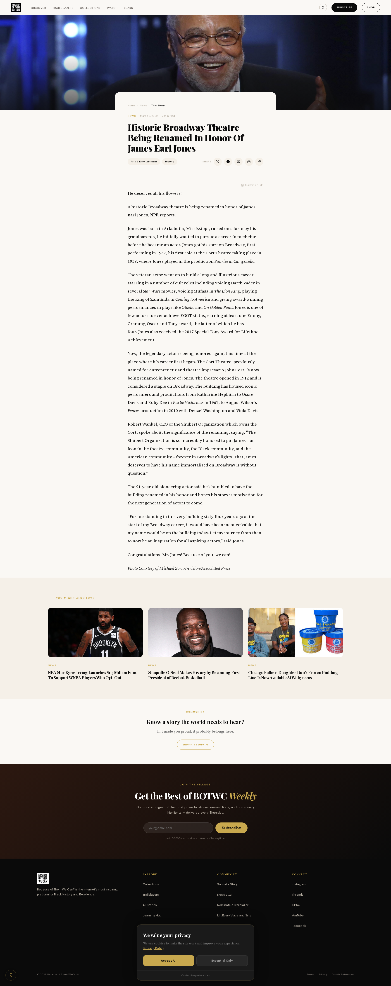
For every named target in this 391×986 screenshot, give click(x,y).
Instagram (299, 884)
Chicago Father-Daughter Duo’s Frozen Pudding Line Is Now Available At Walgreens (293, 675)
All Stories (150, 905)
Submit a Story (195, 744)
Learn (128, 8)
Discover (38, 8)
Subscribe (344, 7)
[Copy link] (259, 162)
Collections (90, 8)
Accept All (168, 961)
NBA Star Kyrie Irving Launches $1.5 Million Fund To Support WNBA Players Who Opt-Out (93, 675)
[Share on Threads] (238, 162)
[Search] (323, 7)
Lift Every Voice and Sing (234, 915)
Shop (371, 7)
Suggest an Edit (254, 185)
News (143, 105)
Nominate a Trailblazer (232, 905)
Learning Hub (152, 915)
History (169, 161)
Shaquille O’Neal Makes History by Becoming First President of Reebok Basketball (194, 675)
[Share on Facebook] (228, 162)
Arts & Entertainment (144, 161)
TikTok (296, 905)
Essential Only (222, 961)
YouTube (298, 915)
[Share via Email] (249, 162)
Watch (112, 8)
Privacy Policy (153, 948)
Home (132, 105)
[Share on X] (218, 162)
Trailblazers (63, 8)
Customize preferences (195, 975)
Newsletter (225, 895)
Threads (297, 895)
